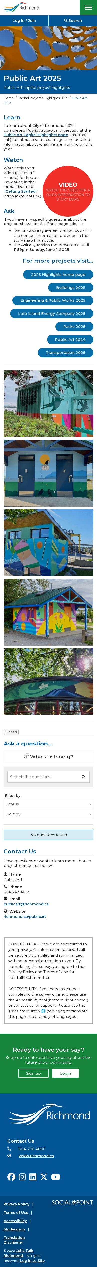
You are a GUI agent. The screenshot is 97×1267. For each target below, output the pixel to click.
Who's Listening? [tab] (51, 757)
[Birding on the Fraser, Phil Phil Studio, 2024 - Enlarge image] (48, 403)
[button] (88, 7)
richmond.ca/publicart (25, 916)
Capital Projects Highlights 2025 (42, 98)
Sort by (13, 814)
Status (13, 804)
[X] (44, 1178)
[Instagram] (22, 1178)
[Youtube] (55, 1178)
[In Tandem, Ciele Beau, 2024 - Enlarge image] (48, 612)
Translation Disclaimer (14, 1240)
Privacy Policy (16, 1204)
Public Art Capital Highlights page (36, 134)
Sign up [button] (33, 1073)
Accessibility (15, 1221)
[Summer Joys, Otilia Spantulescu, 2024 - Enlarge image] (48, 542)
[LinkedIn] (33, 1178)
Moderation (14, 1229)
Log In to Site (32, 1260)
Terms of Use (16, 1212)
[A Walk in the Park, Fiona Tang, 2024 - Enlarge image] (48, 473)
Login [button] (65, 1073)
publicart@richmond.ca (26, 904)
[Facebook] (11, 1178)
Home (9, 98)
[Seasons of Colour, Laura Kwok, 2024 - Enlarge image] (48, 681)
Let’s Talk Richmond (18, 1253)
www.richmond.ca (36, 1156)
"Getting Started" (20, 191)
